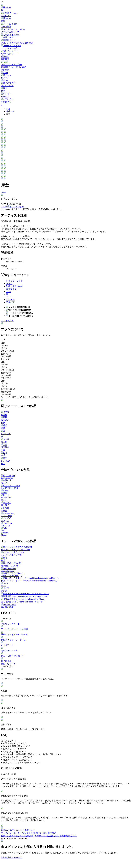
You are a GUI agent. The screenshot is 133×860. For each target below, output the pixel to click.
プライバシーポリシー (11, 64)
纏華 (3, 428)
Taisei (3, 192)
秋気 (3, 463)
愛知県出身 (11, 289)
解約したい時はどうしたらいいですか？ (22, 762)
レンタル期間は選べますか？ (16, 746)
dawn (3, 586)
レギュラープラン (14, 281)
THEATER (6, 526)
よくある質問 (7, 320)
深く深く (5, 505)
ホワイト (10, 299)
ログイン (18, 857)
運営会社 (5, 56)
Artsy (8, 291)
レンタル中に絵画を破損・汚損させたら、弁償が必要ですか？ (32, 754)
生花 (3, 455)
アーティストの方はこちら (47, 836)
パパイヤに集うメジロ (11, 555)
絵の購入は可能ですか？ (14, 752)
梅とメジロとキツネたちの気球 (15, 550)
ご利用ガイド (29, 830)
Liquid (3, 500)
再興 (3, 423)
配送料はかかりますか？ (14, 749)
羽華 (3, 450)
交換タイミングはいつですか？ (17, 757)
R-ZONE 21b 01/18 (9, 488)
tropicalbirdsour (7, 571)
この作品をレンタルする (12, 206)
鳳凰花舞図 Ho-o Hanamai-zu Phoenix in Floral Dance (24, 596)
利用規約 (5, 70)
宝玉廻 (4, 442)
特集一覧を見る (8, 664)
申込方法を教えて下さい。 (15, 743)
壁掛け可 (10, 302)
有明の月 (5, 483)
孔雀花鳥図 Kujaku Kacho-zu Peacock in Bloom (21, 602)
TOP (8, 109)
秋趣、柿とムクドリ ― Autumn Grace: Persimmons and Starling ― (30, 581)
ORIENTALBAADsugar (11, 575)
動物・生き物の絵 (14, 286)
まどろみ (5, 521)
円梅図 (4, 511)
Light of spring (7, 478)
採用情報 (5, 59)
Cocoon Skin (6, 516)
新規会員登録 (7, 857)
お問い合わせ (16, 830)
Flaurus (4, 535)
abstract (4, 493)
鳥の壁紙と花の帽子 (10, 566)
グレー (9, 297)
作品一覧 (10, 111)
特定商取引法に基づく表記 (13, 67)
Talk (3, 530)
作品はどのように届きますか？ (17, 760)
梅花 (3, 560)
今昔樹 (4, 414)
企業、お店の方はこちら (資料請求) (17, 836)
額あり (9, 283)
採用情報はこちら (68, 836)
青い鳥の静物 (7, 607)
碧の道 (4, 591)
